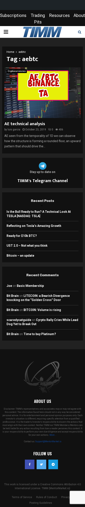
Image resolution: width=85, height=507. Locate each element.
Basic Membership (30, 286)
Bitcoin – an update (20, 255)
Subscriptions (13, 15)
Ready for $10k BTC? (22, 236)
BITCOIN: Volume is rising (42, 310)
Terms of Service (22, 497)
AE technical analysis (24, 124)
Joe (9, 286)
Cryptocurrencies (17, 71)
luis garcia (14, 129)
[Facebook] (29, 464)
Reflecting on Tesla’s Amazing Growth (34, 226)
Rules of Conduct (46, 497)
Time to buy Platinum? (40, 334)
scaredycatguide (19, 320)
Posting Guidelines (40, 502)
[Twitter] (41, 464)
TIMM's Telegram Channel (42, 181)
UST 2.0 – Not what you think (27, 245)
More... (52, 435)
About (79, 15)
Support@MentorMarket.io (48, 441)
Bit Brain (13, 296)
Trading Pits (38, 19)
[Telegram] (53, 464)
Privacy (65, 497)
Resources (59, 15)
